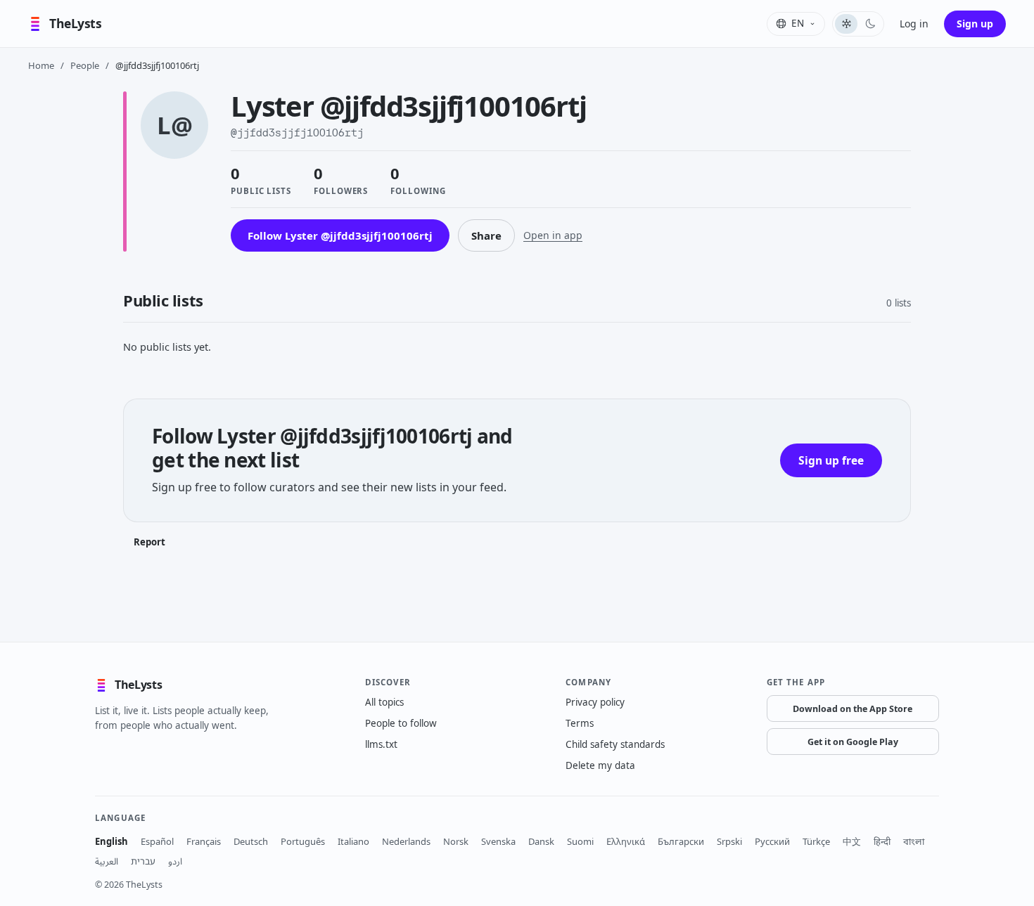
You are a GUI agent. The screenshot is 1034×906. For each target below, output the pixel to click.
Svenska (498, 841)
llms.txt (381, 744)
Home (41, 65)
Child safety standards (615, 744)
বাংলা (913, 841)
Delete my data (600, 765)
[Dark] (870, 24)
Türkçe (816, 841)
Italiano (353, 841)
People (84, 65)
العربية (106, 861)
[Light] (846, 24)
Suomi (580, 841)
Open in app (552, 235)
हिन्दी (882, 841)
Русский (772, 841)
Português (303, 841)
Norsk (455, 841)
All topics (384, 702)
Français (203, 841)
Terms (580, 723)
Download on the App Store (852, 709)
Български (681, 841)
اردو (175, 861)
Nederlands (406, 841)
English (111, 841)
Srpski (729, 841)
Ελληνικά (625, 841)
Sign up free (831, 460)
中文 (852, 841)
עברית (143, 861)
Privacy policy (595, 702)
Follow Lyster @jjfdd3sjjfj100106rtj (340, 235)
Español (157, 841)
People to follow (401, 723)
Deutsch (251, 841)
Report (149, 542)
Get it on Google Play (853, 742)
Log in (914, 23)
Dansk (541, 841)
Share (486, 235)
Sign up (975, 23)
